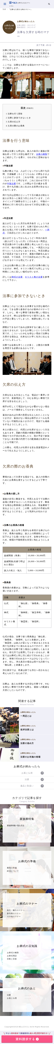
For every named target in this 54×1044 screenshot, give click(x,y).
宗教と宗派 (12, 959)
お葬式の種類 (13, 953)
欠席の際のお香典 (15, 126)
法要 (9, 995)
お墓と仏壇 (12, 998)
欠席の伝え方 (13, 122)
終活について (13, 871)
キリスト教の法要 (34, 277)
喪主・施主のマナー (16, 910)
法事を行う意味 (14, 114)
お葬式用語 (12, 956)
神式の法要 (17, 277)
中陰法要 (11, 183)
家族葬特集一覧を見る (15, 825)
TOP (4, 9)
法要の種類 (41, 154)
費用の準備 (12, 868)
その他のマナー (14, 916)
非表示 (30, 108)
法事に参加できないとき (18, 118)
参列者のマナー (14, 913)
